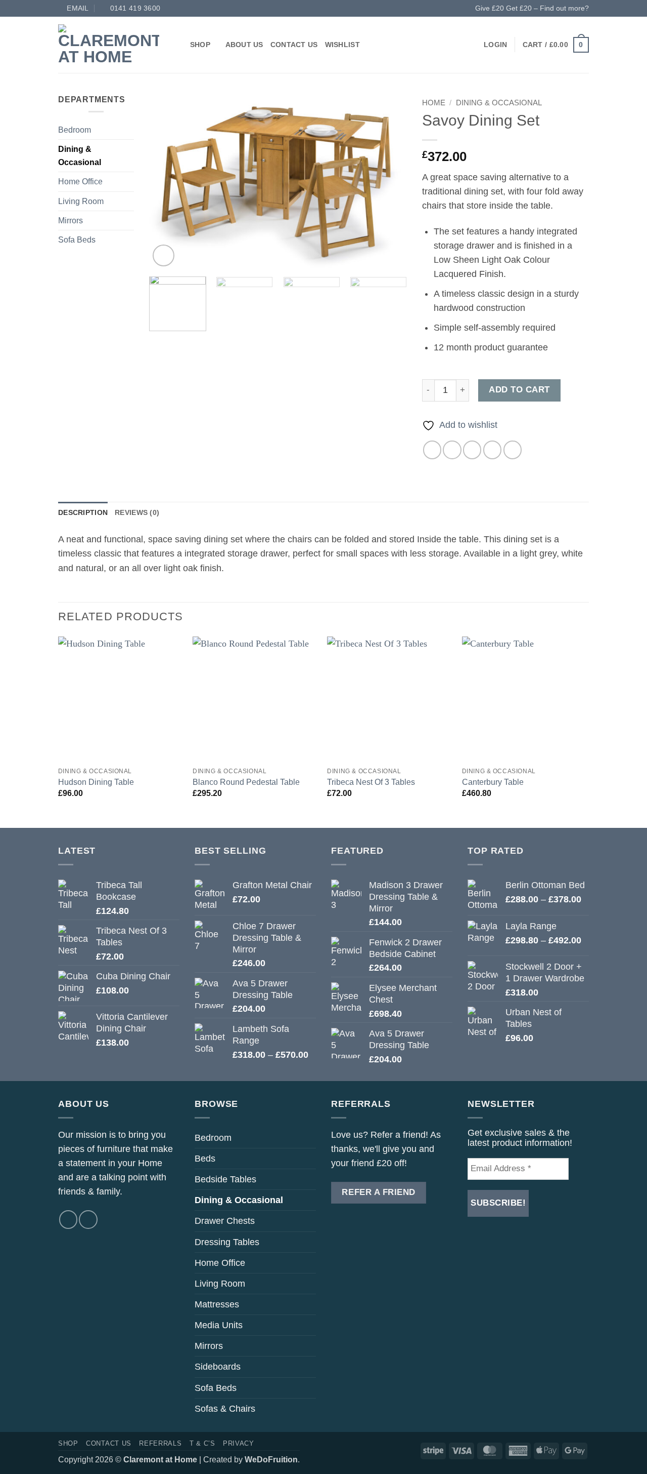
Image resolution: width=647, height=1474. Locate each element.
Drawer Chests (225, 1221)
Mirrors (70, 220)
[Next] (389, 181)
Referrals (160, 1443)
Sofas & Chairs (225, 1409)
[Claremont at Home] (108, 44)
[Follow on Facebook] (68, 1219)
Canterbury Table (493, 782)
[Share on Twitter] (452, 450)
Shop (200, 45)
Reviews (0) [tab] (137, 512)
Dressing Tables (227, 1242)
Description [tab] (83, 512)
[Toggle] (128, 130)
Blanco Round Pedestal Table (246, 782)
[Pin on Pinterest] (492, 450)
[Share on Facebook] (432, 450)
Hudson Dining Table (96, 782)
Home (433, 102)
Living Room (81, 201)
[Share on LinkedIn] (512, 450)
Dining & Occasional (79, 155)
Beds (205, 1158)
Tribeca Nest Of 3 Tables (371, 782)
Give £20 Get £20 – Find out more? (532, 8)
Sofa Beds (77, 239)
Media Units (219, 1325)
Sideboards (218, 1367)
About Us (244, 45)
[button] (495, 44)
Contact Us (294, 45)
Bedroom (74, 130)
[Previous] (167, 181)
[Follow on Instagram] (88, 1219)
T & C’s (202, 1443)
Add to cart (519, 389)
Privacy (238, 1443)
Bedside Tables (225, 1179)
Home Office (80, 181)
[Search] (178, 44)
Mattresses (217, 1304)
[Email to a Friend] (472, 450)
